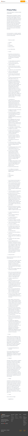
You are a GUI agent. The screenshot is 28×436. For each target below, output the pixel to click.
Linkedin (20, 416)
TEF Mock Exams (24, 425)
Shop (12, 421)
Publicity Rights (12, 420)
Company (16, 414)
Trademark (12, 418)
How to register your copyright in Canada (25, 417)
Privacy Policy (25, 430)
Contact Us (22, 1)
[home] (3, 1)
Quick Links (12, 414)
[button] (26, 1)
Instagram (20, 417)
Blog (15, 415)
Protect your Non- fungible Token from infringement (25, 422)
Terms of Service (20, 430)
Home (12, 415)
